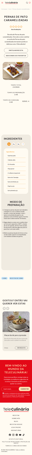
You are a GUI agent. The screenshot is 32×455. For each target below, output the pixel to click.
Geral (9, 9)
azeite (13, 164)
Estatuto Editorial (16, 439)
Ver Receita (21, 348)
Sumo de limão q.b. (13, 182)
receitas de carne (16, 278)
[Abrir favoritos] (30, 3)
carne (4, 278)
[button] (11, 26)
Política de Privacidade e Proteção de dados (16, 442)
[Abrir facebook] (10, 435)
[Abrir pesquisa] (27, 3)
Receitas (16, 415)
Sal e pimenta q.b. (13, 190)
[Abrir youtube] (20, 435)
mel (19, 173)
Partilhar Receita (16, 50)
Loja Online (16, 427)
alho (14, 160)
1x (9, 144)
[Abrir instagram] (13, 435)
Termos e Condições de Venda (16, 445)
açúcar (12, 168)
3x (18, 144)
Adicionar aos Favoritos (16, 55)
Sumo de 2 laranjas (13, 177)
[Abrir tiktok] (24, 435)
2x (14, 144)
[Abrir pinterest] (17, 435)
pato (14, 155)
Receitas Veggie (16, 424)
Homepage (4, 9)
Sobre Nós (16, 418)
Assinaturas (16, 430)
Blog (16, 421)
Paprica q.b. (11, 186)
